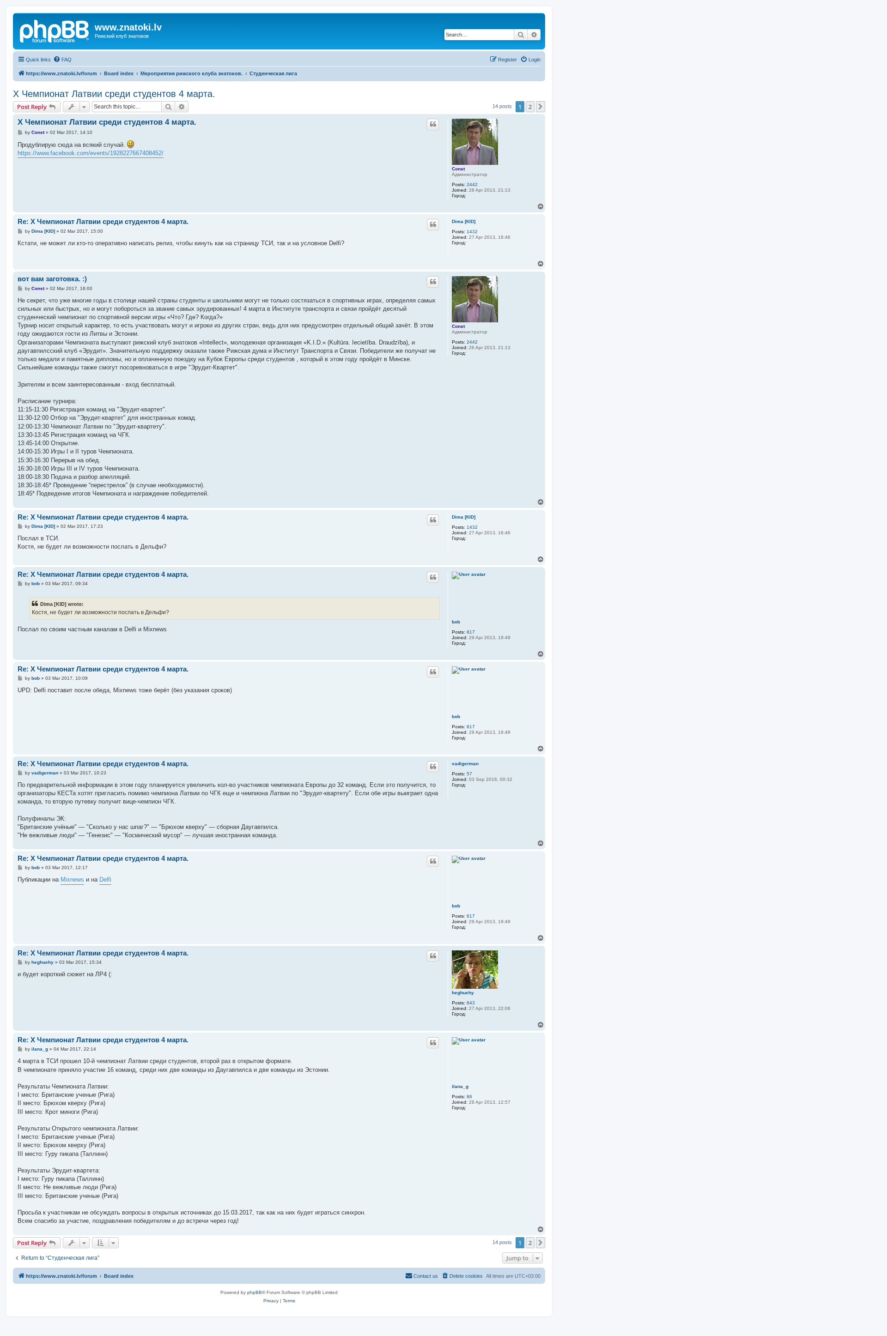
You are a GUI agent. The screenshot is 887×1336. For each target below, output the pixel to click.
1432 (472, 231)
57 (469, 773)
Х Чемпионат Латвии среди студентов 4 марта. (114, 94)
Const (458, 168)
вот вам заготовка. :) (52, 279)
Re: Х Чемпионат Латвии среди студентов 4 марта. (103, 221)
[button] (540, 106)
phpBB (254, 1292)
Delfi (105, 879)
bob (456, 621)
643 (471, 1002)
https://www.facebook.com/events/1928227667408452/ (91, 153)
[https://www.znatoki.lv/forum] (55, 30)
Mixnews (72, 879)
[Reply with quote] (433, 124)
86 (469, 1096)
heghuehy (463, 992)
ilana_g (460, 1086)
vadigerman (465, 763)
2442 (472, 184)
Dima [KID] (463, 221)
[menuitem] (62, 59)
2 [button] (530, 107)
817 (471, 632)
